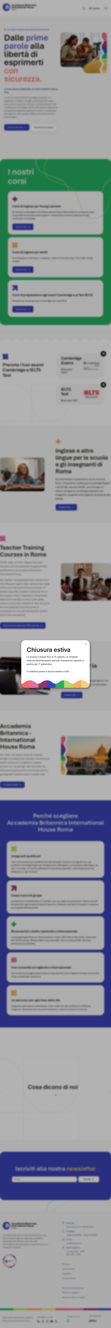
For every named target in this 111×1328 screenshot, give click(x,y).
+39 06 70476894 (73, 1235)
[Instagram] (47, 1321)
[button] (109, 1092)
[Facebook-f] (43, 1321)
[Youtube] (51, 1321)
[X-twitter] (56, 1321)
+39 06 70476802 (90, 1235)
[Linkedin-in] (38, 1321)
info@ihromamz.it (74, 1243)
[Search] (84, 8)
